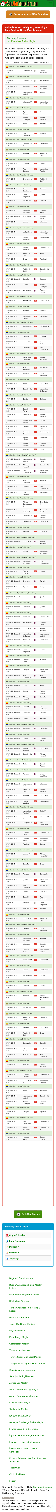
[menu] (50, 3)
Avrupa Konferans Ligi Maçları (24, 1389)
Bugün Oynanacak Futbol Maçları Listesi (25, 1286)
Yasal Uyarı (15, 1467)
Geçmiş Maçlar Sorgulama (22, 1370)
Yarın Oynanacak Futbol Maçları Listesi (25, 1309)
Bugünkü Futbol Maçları (21, 1278)
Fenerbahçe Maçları (19, 1337)
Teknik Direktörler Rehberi (22, 1324)
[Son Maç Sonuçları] (19, 3)
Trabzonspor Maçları (19, 1350)
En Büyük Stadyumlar (19, 1415)
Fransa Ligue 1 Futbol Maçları (24, 1429)
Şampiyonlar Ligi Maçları (21, 1376)
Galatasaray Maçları (19, 1343)
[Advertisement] (28, 1175)
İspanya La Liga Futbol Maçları (24, 1442)
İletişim (12, 1481)
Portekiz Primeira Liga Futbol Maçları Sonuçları (27, 1460)
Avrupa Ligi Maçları (18, 1383)
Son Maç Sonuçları (42, 1487)
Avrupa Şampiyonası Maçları (23, 1396)
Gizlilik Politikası (17, 1474)
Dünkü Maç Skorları (19, 1301)
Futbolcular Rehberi (19, 1317)
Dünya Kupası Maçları (20, 1402)
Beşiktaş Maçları (17, 1330)
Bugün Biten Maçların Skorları (24, 1294)
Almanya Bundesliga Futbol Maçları (26, 1422)
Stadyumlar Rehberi (19, 1409)
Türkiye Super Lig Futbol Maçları (25, 1357)
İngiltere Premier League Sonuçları (26, 1435)
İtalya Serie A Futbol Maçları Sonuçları (23, 1450)
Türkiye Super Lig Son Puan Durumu (27, 1363)
